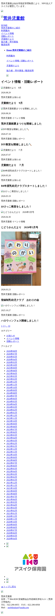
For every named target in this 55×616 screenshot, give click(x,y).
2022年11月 (11, 452)
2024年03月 (11, 407)
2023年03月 (11, 441)
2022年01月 (11, 480)
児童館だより (7, 39)
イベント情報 (12, 338)
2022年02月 (11, 477)
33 (9, 326)
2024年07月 (11, 396)
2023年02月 (11, 443)
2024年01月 (11, 413)
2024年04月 (11, 404)
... (6, 326)
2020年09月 (11, 525)
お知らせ (10, 336)
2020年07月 (11, 530)
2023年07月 (11, 429)
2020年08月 (11, 527)
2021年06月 (11, 499)
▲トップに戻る (8, 586)
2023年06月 (11, 432)
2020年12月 (11, 516)
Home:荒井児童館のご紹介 (19, 50)
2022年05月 (11, 469)
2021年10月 (11, 488)
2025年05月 (11, 376)
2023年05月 (11, 435)
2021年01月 (11, 513)
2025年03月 (11, 379)
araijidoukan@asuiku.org (18, 607)
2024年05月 (11, 401)
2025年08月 (11, 371)
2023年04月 (11, 438)
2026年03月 (11, 362)
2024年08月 (11, 393)
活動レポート (12, 341)
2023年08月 (11, 427)
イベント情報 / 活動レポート (20, 61)
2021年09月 (11, 491)
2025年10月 (11, 365)
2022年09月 (11, 457)
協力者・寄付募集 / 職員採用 (20, 70)
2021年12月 (11, 483)
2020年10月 (11, 522)
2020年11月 (11, 519)
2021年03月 (11, 508)
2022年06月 (11, 466)
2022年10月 (11, 455)
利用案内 (5, 30)
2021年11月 (11, 485)
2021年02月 (11, 511)
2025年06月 (11, 373)
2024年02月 (11, 410)
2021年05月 (11, 502)
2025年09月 (11, 368)
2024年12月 (11, 382)
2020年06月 (11, 533)
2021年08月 (11, 494)
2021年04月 (11, 505)
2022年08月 (11, 460)
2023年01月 (11, 446)
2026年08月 (11, 351)
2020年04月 (11, 539)
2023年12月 (11, 415)
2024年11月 (11, 385)
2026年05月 (11, 357)
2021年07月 (11, 497)
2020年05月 (11, 536)
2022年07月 (11, 463)
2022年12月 (11, 449)
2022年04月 (11, 471)
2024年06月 (11, 399)
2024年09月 (11, 390)
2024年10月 (11, 387)
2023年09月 (11, 424)
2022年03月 (11, 474)
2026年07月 (11, 354)
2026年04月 (11, 359)
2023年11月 (11, 418)
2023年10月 (11, 421)
